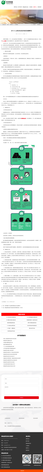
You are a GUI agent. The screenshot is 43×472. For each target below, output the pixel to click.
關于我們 (20, 6)
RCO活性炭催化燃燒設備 (6, 455)
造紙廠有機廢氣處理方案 (8, 342)
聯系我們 (39, 6)
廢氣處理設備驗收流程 (7, 340)
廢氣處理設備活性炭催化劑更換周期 (10, 354)
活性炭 (8, 301)
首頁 (8, 24)
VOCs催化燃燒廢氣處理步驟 (8, 346)
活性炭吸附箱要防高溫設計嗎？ (9, 364)
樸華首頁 (15, 6)
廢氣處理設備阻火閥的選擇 (8, 350)
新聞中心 (35, 6)
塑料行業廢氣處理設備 (5, 467)
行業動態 (16, 24)
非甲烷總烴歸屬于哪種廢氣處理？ (9, 348)
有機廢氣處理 (12, 301)
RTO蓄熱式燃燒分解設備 (6, 460)
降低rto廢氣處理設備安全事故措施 (9, 338)
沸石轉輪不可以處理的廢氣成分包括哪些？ (13, 305)
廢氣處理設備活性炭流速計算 (8, 356)
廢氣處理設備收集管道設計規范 (9, 366)
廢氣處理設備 (25, 6)
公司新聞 (34, 24)
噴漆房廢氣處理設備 (5, 464)
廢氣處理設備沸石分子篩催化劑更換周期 (11, 352)
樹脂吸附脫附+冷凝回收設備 (6, 462)
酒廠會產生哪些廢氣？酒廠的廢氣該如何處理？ (12, 358)
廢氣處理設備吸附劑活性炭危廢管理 (10, 360)
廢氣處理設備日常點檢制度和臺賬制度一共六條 (13, 307)
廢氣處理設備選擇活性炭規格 (8, 362)
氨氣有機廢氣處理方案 (7, 344)
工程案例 (30, 6)
